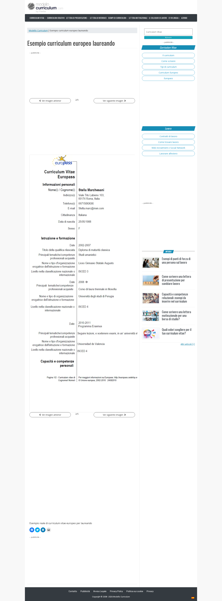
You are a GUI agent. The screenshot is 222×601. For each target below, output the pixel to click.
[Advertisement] (82, 75)
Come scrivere (168, 61)
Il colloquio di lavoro (158, 17)
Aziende (184, 17)
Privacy (150, 591)
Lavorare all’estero (168, 153)
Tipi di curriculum (168, 66)
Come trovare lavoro (168, 142)
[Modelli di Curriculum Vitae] (193, 598)
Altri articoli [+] (188, 344)
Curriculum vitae (37, 17)
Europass (168, 78)
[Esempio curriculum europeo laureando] (82, 283)
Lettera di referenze (98, 17)
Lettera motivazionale (138, 17)
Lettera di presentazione (76, 17)
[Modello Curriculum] (45, 7)
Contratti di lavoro (168, 136)
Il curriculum (168, 55)
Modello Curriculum (38, 30)
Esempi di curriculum (117, 17)
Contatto (73, 591)
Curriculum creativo (56, 17)
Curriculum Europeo (168, 72)
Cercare (169, 37)
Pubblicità (85, 591)
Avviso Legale (99, 591)
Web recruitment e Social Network (168, 147)
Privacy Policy (116, 591)
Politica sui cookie (134, 591)
